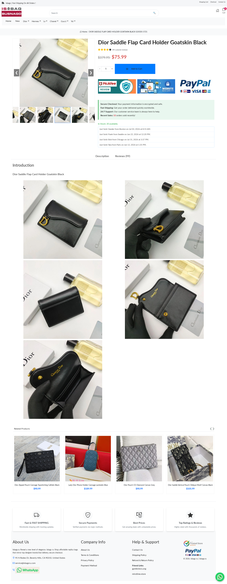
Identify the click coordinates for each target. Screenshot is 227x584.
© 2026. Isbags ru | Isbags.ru (195, 559)
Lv (44, 21)
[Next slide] (213, 429)
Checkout (213, 2)
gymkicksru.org (139, 569)
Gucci (63, 21)
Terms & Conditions (90, 555)
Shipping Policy (139, 555)
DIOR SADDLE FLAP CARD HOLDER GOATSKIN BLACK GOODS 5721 (118, 32)
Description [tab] (102, 156)
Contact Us (221, 2)
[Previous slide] (211, 429)
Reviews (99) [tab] (122, 156)
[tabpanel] (37, 465)
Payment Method (89, 566)
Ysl (72, 21)
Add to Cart (136, 69)
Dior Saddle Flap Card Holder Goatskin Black (38, 174)
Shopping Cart (203, 2)
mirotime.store (139, 574)
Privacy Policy (87, 560)
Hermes (35, 21)
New (17, 21)
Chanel (53, 21)
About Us (85, 550)
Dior (25, 21)
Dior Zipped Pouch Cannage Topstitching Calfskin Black (37, 485)
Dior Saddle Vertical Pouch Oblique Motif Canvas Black (190, 485)
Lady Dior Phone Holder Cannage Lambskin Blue (88, 485)
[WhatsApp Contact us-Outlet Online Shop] (219, 576)
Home (8, 21)
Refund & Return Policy (143, 560)
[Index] (217, 10)
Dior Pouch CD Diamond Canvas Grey (139, 485)
